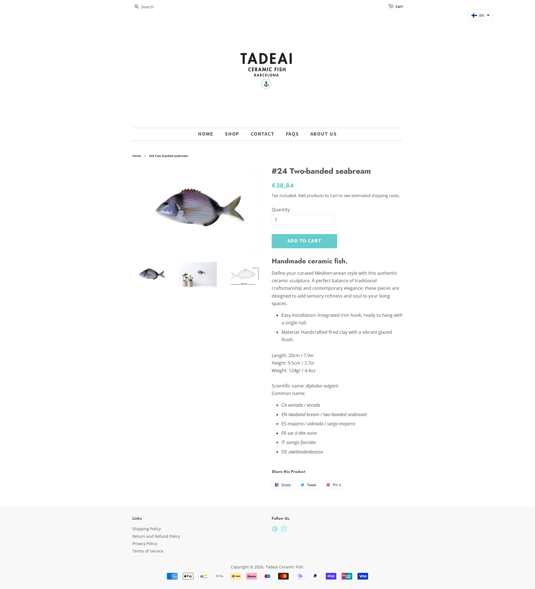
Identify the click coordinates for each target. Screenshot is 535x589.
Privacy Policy (144, 543)
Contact (262, 134)
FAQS (292, 134)
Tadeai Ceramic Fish (284, 567)
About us (323, 134)
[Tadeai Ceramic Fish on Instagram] (284, 529)
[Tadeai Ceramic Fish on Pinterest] (275, 529)
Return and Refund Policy (156, 536)
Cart (399, 6)
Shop (232, 134)
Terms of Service (147, 551)
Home (205, 134)
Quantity (281, 210)
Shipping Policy (146, 528)
